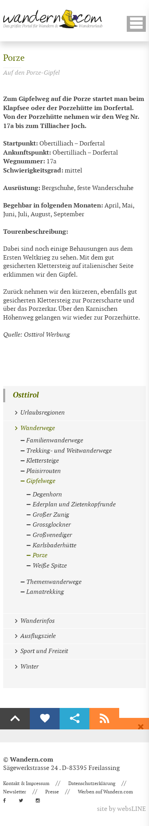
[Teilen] (74, 718)
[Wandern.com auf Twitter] (23, 800)
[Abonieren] (104, 718)
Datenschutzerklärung (91, 783)
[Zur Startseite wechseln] (53, 19)
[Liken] (45, 718)
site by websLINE (121, 809)
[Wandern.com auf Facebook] (7, 800)
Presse (52, 792)
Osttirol (26, 395)
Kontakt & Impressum (26, 783)
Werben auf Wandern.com (105, 792)
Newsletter (14, 792)
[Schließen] (140, 727)
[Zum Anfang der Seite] (15, 718)
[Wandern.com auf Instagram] (40, 800)
